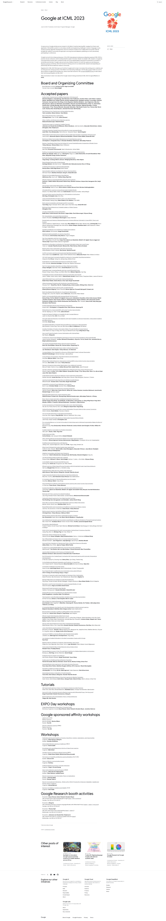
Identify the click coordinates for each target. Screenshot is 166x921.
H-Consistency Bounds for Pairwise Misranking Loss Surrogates (59, 479)
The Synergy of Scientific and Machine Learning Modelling (57, 757)
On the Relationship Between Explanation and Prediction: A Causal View (61, 562)
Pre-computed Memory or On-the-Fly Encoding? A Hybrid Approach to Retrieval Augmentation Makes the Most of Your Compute (72, 423)
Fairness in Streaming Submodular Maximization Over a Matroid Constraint (62, 365)
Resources (30, 2)
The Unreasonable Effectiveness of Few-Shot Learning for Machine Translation (62, 677)
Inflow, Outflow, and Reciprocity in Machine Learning (56, 120)
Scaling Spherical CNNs (48, 434)
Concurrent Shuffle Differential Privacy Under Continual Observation (60, 348)
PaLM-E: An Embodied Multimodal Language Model (55, 296)
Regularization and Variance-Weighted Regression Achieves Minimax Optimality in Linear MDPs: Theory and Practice (70, 221)
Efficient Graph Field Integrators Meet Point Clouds (55, 616)
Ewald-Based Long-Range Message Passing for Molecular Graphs (59, 261)
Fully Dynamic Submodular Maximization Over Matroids (56, 185)
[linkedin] (51, 874)
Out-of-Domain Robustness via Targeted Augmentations (57, 413)
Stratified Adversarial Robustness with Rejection (54, 443)
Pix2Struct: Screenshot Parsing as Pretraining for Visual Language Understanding (63, 152)
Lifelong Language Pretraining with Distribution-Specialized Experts (60, 283)
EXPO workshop (76, 798)
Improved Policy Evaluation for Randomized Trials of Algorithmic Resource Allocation (64, 543)
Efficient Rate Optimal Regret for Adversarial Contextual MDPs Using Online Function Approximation (68, 361)
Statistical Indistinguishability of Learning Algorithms (56, 234)
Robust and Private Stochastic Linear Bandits (54, 588)
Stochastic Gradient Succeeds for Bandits (53, 668)
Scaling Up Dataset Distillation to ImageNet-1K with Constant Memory (60, 314)
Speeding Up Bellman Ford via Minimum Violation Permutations (58, 229)
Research (22, 2)
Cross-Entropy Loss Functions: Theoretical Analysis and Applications (60, 356)
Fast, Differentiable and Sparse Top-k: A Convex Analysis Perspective (60, 539)
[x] (47, 874)
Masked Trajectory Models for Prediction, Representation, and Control (60, 642)
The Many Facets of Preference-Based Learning (54, 752)
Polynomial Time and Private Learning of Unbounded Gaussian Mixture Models (62, 418)
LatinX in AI (88, 62)
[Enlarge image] (124, 33)
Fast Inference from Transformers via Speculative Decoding (58, 111)
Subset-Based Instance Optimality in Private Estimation (56, 673)
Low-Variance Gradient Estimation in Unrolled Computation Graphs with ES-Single (63, 638)
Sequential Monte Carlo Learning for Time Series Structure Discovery (60, 664)
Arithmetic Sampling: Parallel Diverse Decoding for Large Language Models (62, 130)
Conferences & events (41, 2)
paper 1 (86, 804)
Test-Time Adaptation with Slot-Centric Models (54, 238)
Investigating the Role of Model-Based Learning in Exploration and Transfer (61, 274)
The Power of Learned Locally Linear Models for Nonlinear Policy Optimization (62, 575)
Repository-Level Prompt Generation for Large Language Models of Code (61, 584)
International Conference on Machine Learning (82, 57)
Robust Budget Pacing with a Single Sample (53, 162)
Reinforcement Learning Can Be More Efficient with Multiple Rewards (60, 511)
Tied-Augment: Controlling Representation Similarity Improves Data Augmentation (63, 597)
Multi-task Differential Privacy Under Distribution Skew (56, 394)
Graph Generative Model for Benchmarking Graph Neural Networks (60, 475)
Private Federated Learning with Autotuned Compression (57, 305)
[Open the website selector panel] (13, 2)
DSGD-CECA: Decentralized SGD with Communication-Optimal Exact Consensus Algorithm (66, 530)
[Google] (43, 917)
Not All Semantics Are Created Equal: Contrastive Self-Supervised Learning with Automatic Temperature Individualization (69, 557)
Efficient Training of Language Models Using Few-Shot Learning (58, 179)
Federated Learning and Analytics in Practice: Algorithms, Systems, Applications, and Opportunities (68, 738)
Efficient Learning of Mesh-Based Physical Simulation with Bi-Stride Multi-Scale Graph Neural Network (68, 466)
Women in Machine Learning (49, 725)
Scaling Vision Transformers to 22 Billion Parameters (56, 97)
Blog (57, 2)
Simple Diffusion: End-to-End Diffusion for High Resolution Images (59, 592)
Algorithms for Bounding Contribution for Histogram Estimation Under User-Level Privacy (65, 244)
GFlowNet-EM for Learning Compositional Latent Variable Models (59, 190)
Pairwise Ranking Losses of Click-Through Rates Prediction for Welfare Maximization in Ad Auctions (68, 651)
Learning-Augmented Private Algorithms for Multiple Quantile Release (60, 380)
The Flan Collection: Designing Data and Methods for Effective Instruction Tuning (63, 369)
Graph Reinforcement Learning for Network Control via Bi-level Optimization (62, 375)
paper (70, 798)
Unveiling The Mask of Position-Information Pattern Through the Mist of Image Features (65, 329)
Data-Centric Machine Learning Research (53, 770)
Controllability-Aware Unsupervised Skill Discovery (55, 462)
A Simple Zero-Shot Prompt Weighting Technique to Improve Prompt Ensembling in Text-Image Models (69, 337)
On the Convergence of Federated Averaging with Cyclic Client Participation (62, 405)
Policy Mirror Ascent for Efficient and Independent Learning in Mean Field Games (63, 502)
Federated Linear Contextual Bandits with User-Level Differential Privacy (61, 270)
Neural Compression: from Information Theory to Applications (58, 776)
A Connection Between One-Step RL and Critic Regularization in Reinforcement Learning (65, 607)
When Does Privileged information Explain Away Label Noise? (58, 447)
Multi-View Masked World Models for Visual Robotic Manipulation (59, 292)
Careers (51, 2)
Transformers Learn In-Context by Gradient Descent (56, 124)
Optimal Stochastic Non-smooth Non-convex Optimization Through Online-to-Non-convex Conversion (69, 409)
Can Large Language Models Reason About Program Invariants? (59, 343)
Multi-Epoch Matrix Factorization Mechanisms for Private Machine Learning (62, 139)
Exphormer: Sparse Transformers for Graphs (54, 534)
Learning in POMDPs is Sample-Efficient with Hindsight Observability (60, 634)
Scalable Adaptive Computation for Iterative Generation (57, 430)
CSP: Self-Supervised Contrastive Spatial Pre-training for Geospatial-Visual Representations (66, 257)
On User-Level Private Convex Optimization (53, 211)
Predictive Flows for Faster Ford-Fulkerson (53, 655)
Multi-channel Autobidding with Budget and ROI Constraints (58, 203)
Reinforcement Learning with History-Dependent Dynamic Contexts (60, 515)
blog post (74, 97)
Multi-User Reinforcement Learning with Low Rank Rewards (57, 287)
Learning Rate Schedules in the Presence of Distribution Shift (58, 552)
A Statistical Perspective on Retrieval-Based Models (55, 166)
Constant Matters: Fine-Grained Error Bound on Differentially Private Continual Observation (66, 352)
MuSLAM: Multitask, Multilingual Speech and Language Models (58, 158)
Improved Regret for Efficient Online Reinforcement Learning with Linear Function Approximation (67, 483)
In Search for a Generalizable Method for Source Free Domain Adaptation (61, 547)
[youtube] (54, 874)
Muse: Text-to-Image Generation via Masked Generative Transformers (60, 399)
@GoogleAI (89, 69)
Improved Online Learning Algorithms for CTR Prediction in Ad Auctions (61, 194)
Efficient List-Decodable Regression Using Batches (55, 175)
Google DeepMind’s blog (87, 71)
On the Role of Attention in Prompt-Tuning (53, 566)
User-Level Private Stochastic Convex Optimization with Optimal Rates (60, 333)
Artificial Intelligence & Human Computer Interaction (56, 765)
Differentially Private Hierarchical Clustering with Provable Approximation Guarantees (64, 134)
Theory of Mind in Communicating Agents (53, 761)
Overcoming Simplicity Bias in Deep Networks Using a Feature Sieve (60, 647)
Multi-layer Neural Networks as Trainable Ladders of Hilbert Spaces (59, 207)
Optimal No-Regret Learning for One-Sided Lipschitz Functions (58, 498)
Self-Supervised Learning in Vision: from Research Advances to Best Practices (62, 688)
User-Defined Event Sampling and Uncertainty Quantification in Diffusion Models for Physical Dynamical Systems (71, 520)
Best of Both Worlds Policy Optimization (52, 115)
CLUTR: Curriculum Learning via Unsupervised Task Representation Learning (62, 253)
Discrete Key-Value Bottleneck (50, 524)
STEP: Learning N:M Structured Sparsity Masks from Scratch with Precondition (62, 438)
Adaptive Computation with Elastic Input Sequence (55, 453)
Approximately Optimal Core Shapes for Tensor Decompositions (59, 171)
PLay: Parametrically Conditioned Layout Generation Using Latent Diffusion (62, 571)
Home (42, 9)
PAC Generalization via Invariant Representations (55, 216)
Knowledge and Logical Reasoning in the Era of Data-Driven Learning (60, 748)
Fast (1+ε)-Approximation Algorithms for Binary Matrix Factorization (60, 266)
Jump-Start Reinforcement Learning (51, 628)
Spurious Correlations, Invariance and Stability (54, 788)
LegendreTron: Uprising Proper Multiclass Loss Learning (56, 384)
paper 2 (91, 804)
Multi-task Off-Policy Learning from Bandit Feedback (56, 494)
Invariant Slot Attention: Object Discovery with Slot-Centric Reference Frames (62, 488)
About (62, 2)
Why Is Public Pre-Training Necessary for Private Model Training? (59, 601)
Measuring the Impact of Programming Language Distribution (58, 388)
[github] (57, 874)
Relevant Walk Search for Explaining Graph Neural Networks (58, 579)
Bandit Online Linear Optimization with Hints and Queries (57, 248)
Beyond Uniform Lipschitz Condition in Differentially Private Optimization (61, 611)
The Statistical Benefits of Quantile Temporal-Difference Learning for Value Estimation (64, 324)
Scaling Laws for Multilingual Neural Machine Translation (57, 660)
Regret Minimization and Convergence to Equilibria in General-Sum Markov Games (64, 507)
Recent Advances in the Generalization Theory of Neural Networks (59, 696)
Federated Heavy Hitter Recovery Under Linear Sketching (57, 470)
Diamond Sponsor (58, 57)
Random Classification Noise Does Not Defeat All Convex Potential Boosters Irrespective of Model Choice (69, 143)
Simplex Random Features (49, 147)
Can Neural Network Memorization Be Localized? (55, 457)
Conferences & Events (49, 829)
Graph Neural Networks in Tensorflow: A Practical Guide (57, 707)
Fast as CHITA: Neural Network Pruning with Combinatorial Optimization (61, 623)
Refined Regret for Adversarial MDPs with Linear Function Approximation (61, 310)
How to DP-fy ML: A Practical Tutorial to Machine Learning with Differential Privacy (63, 692)
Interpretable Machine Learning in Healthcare (54, 744)
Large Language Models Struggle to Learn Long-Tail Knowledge (59, 198)
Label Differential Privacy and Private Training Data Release (57, 279)
